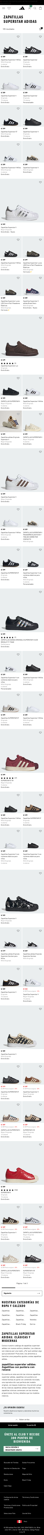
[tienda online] (22, 9)
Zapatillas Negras (20, 1320)
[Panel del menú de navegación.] (3, 8)
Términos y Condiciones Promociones (12, 1506)
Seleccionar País (9, 1513)
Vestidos (33, 1320)
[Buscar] (35, 8)
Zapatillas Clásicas (34, 1311)
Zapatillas (6, 1311)
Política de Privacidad (29, 1505)
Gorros (32, 1324)
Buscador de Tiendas (11, 1462)
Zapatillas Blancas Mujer (21, 1311)
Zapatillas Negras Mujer (7, 1315)
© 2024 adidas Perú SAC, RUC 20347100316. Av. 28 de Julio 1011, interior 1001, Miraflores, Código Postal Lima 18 (22, 1530)
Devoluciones (8, 1474)
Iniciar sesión (13, 1425)
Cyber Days (8, 1486)
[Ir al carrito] (40, 8)
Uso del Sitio (26, 1513)
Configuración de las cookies (11, 1498)
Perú (25, 1521)
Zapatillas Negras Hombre (6, 1320)
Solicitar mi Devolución (12, 1468)
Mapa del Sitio (27, 1474)
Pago (24, 1468)
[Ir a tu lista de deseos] (9, 8)
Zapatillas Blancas (20, 1315)
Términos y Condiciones (30, 1497)
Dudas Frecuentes (28, 1462)
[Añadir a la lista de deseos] (18, 37)
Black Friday (21, 1324)
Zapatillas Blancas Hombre (6, 1324)
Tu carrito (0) (31, 1425)
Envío (6, 1480)
